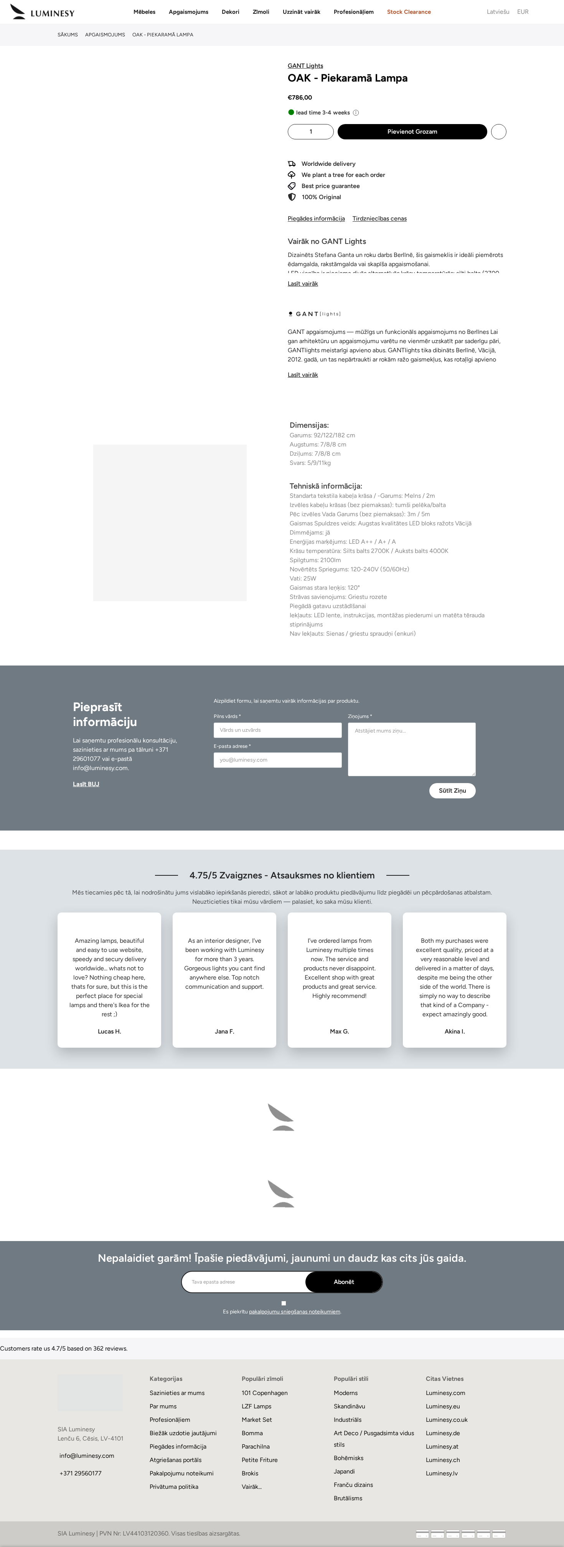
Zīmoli (261, 11)
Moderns (346, 1393)
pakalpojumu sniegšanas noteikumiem (294, 1311)
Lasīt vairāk (303, 283)
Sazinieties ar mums (177, 1393)
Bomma (252, 1433)
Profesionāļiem (354, 11)
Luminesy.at (442, 1446)
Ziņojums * (360, 716)
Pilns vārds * (227, 716)
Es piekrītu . (282, 1311)
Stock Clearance (409, 11)
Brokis (250, 1473)
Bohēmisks (348, 1458)
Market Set (257, 1419)
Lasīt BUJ (86, 784)
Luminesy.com (445, 1393)
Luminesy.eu (443, 1406)
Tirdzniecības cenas (380, 218)
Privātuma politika (174, 1486)
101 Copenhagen (265, 1393)
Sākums (68, 35)
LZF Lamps (256, 1406)
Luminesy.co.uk (447, 1419)
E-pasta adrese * (232, 746)
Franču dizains (353, 1484)
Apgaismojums (188, 11)
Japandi (344, 1471)
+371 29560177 (80, 1473)
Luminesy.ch (443, 1460)
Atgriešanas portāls (175, 1460)
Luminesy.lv (442, 1473)
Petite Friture (260, 1460)
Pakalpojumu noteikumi (182, 1473)
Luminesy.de (443, 1433)
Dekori (230, 11)
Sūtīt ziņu (452, 790)
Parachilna (256, 1446)
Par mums (163, 1406)
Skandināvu (349, 1406)
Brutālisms (348, 1498)
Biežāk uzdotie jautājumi (183, 1433)
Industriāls (347, 1419)
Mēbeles (144, 11)
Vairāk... (252, 1486)
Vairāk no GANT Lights (327, 241)
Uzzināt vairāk (301, 11)
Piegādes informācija (316, 218)
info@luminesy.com (100, 768)
